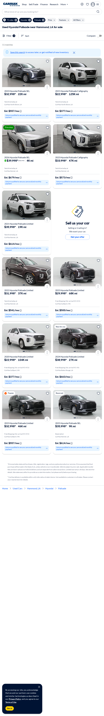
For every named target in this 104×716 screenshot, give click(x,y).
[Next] (48, 72)
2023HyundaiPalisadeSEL (17, 91)
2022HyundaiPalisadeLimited (18, 290)
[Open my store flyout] (82, 4)
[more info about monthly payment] (20, 111)
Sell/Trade (33, 4)
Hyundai (49, 488)
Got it (9, 708)
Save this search (17, 52)
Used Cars (17, 488)
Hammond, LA (33, 488)
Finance (44, 4)
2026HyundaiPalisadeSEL (17, 157)
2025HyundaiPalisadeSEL (68, 423)
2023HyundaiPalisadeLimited (69, 290)
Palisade (62, 488)
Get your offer (77, 237)
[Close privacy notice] (39, 687)
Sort (27, 36)
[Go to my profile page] (95, 4)
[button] (10, 20)
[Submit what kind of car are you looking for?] (98, 12)
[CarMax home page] (11, 4)
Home (5, 488)
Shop (24, 4)
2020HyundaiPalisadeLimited (18, 356)
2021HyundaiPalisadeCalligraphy (71, 91)
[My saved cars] (87, 4)
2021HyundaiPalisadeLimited (18, 223)
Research (54, 4)
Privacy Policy (15, 699)
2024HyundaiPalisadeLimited (69, 356)
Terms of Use (10, 702)
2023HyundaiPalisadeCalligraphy (71, 157)
